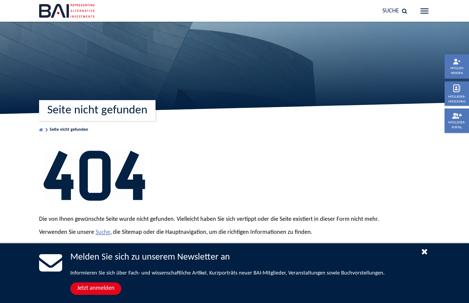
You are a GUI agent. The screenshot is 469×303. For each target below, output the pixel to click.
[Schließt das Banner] (424, 251)
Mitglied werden (456, 71)
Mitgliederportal (457, 125)
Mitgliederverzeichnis (457, 99)
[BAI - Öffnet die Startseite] (84, 11)
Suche (103, 232)
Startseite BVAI (41, 128)
